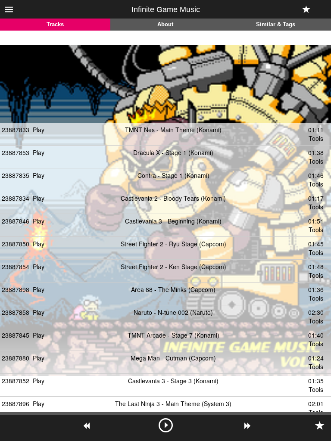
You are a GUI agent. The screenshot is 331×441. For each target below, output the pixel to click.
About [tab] (165, 25)
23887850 (15, 243)
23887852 (15, 380)
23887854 (15, 266)
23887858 (15, 312)
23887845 (15, 335)
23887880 (15, 358)
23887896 (15, 403)
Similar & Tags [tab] (275, 25)
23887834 (15, 198)
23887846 (15, 221)
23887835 (15, 175)
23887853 (15, 152)
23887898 (15, 289)
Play (38, 129)
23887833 (15, 129)
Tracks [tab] (55, 25)
